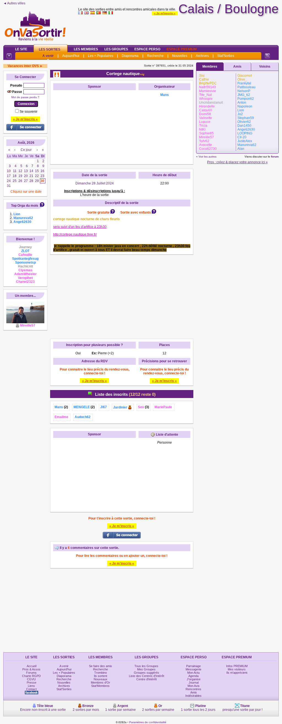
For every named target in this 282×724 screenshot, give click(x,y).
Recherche (155, 56)
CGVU (31, 679)
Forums (31, 672)
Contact (31, 689)
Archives (202, 56)
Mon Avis (194, 685)
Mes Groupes (146, 669)
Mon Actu (193, 672)
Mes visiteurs (237, 669)
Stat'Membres (100, 685)
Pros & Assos (31, 669)
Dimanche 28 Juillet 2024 (94, 183)
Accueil (31, 666)
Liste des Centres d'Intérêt (146, 676)
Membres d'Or (100, 682)
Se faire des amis (100, 666)
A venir (48, 56)
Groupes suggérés (146, 672)
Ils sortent (100, 676)
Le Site (21, 49)
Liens (31, 685)
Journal (194, 682)
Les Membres (86, 49)
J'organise (193, 679)
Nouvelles (179, 56)
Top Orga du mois (24, 206)
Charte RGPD (31, 676)
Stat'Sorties (225, 56)
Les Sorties (49, 49)
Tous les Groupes (146, 666)
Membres (209, 66)
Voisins (264, 66)
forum (275, 156)
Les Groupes (116, 49)
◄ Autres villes (14, 3)
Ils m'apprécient (236, 672)
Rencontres (193, 689)
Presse (31, 682)
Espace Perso (147, 49)
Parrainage (193, 666)
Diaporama (130, 56)
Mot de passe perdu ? (25, 97)
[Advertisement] (178, 28)
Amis (237, 66)
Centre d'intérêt (146, 679)
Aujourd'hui (70, 56)
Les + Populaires (100, 56)
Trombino (100, 672)
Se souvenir (28, 112)
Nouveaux (100, 679)
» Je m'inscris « (164, 13)
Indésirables (193, 695)
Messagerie (193, 669)
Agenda (193, 676)
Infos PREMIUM (237, 666)
